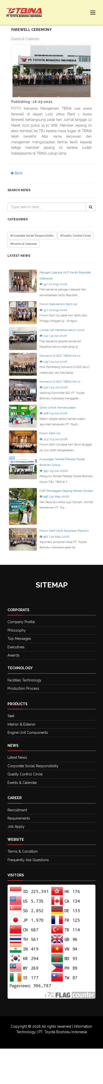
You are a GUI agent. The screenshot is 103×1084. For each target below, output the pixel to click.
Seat (11, 716)
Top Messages (19, 639)
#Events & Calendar (23, 244)
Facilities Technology (25, 680)
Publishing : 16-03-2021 (31, 102)
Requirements (19, 818)
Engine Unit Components (28, 733)
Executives (16, 647)
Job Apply (16, 827)
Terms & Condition (23, 851)
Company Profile (21, 622)
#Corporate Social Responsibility (32, 235)
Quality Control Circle (25, 774)
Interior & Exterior (22, 724)
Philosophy (17, 630)
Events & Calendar (22, 783)
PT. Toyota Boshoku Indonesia (62, 1032)
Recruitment (17, 810)
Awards (14, 655)
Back (18, 173)
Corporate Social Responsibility (33, 766)
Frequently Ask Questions (28, 860)
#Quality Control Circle (75, 235)
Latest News (17, 757)
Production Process (23, 688)
